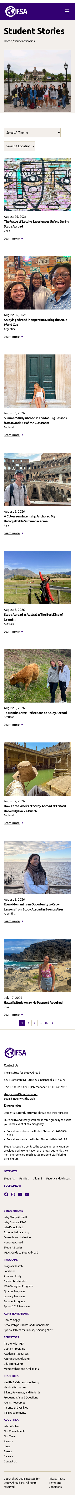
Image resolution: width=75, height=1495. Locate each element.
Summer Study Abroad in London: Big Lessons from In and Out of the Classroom (35, 420)
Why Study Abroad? (15, 1217)
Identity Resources (15, 1387)
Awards (8, 1441)
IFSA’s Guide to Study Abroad (21, 1252)
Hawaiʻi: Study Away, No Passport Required (33, 1002)
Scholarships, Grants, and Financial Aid (26, 1325)
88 (46, 1022)
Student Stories (13, 1247)
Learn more (12, 238)
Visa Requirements (15, 1412)
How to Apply (12, 1320)
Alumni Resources (14, 1402)
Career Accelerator (15, 1281)
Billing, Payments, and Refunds (22, 1392)
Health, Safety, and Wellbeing (21, 1382)
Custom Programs (14, 1348)
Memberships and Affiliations (21, 1368)
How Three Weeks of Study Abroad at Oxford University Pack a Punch (35, 808)
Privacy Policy (57, 1478)
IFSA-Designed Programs (18, 1286)
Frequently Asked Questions (21, 1397)
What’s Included (13, 1227)
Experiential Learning (16, 1232)
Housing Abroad (13, 1242)
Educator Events (13, 1363)
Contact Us (10, 1461)
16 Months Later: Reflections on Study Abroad (35, 713)
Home (8, 41)
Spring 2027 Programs (17, 1306)
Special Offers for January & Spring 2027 (28, 1330)
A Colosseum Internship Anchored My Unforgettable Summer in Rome (29, 518)
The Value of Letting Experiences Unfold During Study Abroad (36, 224)
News (7, 1446)
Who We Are (11, 1426)
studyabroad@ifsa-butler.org (21, 1094)
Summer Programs (15, 1301)
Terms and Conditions (55, 1484)
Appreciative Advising (17, 1358)
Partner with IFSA (14, 1343)
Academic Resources (16, 1353)
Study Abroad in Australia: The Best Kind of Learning (33, 617)
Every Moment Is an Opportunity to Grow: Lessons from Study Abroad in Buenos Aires (33, 906)
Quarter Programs (14, 1291)
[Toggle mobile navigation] (67, 11)
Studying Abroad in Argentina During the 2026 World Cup (35, 322)
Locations (9, 1271)
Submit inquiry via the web (19, 1098)
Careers (8, 1456)
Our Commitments (15, 1431)
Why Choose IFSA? (15, 1222)
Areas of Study (12, 1276)
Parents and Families (16, 1407)
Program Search (13, 1266)
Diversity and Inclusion (17, 1237)
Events (8, 1451)
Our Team (10, 1436)
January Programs (14, 1296)
